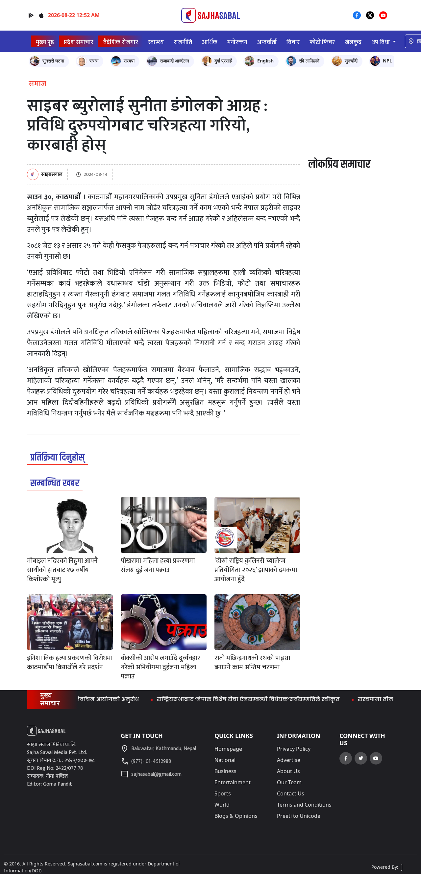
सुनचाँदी (351, 61)
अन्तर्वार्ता (267, 42)
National (224, 760)
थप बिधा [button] (381, 42)
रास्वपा (129, 61)
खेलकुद (353, 42)
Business (225, 771)
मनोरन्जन (237, 42)
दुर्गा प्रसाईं (223, 61)
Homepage (228, 748)
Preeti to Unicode (298, 815)
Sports (222, 793)
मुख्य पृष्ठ (45, 42)
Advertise (288, 760)
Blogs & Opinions (236, 815)
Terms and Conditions (304, 804)
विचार (293, 42)
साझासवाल (51, 174)
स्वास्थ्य (156, 42)
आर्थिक (209, 42)
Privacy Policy (293, 748)
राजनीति (183, 42)
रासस (93, 61)
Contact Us (290, 793)
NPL (387, 61)
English (265, 61)
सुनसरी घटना (53, 61)
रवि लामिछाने (309, 61)
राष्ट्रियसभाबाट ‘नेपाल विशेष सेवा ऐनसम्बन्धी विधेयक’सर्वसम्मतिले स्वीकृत (232, 699)
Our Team (289, 782)
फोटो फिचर (322, 42)
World (222, 804)
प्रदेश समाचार (78, 42)
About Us (288, 771)
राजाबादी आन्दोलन (174, 61)
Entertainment (232, 782)
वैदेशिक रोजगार (120, 42)
